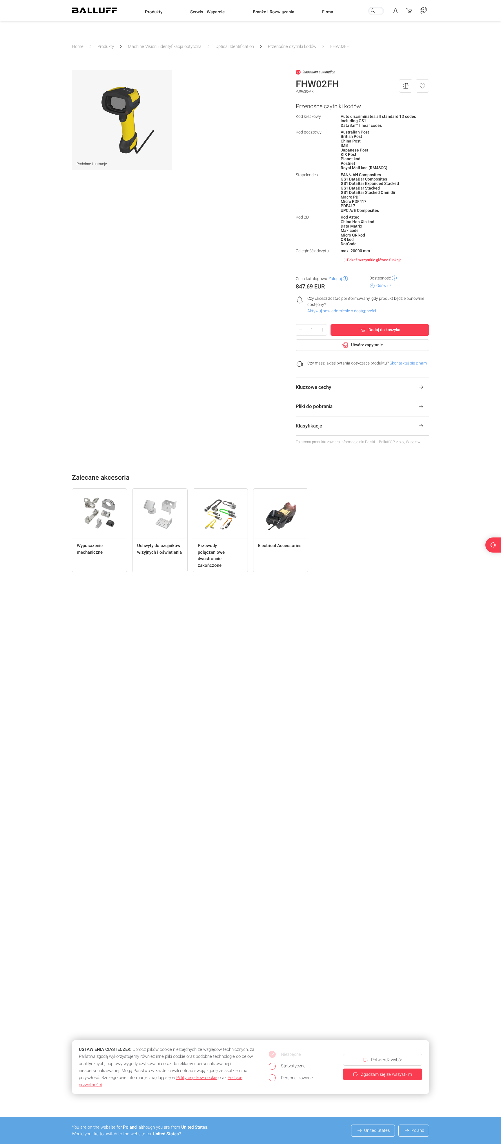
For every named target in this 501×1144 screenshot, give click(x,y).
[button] (153, 11)
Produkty (105, 46)
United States (377, 1130)
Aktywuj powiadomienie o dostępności (341, 310)
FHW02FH (340, 46)
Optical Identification (234, 46)
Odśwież (383, 285)
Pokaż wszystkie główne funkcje (374, 260)
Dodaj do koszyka (384, 329)
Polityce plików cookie (196, 1077)
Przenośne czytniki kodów (292, 46)
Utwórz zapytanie (367, 344)
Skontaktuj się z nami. (409, 363)
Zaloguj (335, 278)
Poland (417, 1130)
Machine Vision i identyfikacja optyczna (165, 46)
